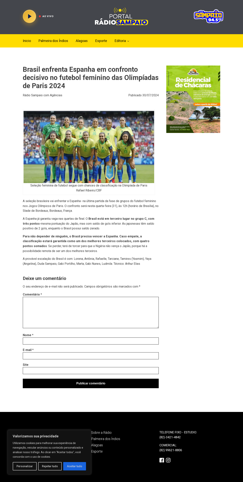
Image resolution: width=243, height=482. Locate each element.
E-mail (28, 350)
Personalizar (25, 466)
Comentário (32, 294)
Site (25, 365)
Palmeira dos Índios (53, 41)
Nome (28, 335)
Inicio (27, 41)
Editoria (120, 41)
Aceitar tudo (74, 466)
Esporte (101, 41)
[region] (49, 452)
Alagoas (82, 41)
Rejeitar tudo (50, 466)
